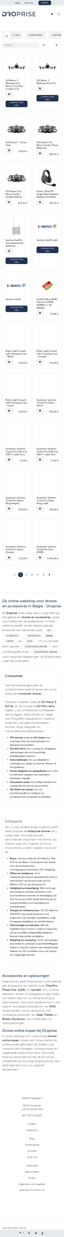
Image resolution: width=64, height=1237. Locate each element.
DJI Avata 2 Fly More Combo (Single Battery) (14, 194)
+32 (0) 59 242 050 (32, 1109)
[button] (9, 94)
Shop (32, 1138)
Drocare (32, 1150)
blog (17, 3)
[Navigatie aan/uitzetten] (59, 14)
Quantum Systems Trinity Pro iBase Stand (46, 403)
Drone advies (32, 1144)
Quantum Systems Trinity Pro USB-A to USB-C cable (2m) (16, 451)
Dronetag (34, 635)
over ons (28, 3)
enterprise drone (45, 652)
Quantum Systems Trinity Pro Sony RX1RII (46, 549)
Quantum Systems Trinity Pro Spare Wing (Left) (46, 500)
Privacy (32, 1177)
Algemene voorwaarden (32, 1184)
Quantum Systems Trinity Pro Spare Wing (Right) (15, 500)
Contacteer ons (16, 103)
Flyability (12, 635)
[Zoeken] (44, 45)
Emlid (9, 641)
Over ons (32, 1157)
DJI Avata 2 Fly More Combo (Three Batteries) (47, 145)
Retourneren (32, 1171)
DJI (49, 630)
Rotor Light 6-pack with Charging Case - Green (16, 403)
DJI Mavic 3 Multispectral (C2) (46, 82)
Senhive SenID (13, 299)
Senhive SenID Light (47, 240)
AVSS (30, 641)
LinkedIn (32, 1123)
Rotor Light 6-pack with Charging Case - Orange (47, 354)
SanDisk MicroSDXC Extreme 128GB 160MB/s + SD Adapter (47, 303)
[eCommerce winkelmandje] (36, 1233)
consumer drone (36, 646)
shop (44, 3)
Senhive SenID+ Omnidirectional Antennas (14, 243)
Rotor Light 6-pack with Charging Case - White (16, 354)
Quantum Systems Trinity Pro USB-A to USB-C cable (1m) (47, 451)
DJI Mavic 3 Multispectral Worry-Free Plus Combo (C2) (14, 84)
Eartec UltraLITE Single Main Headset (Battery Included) (47, 194)
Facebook (32, 1130)
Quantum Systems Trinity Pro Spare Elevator (15, 549)
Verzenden (32, 1165)
